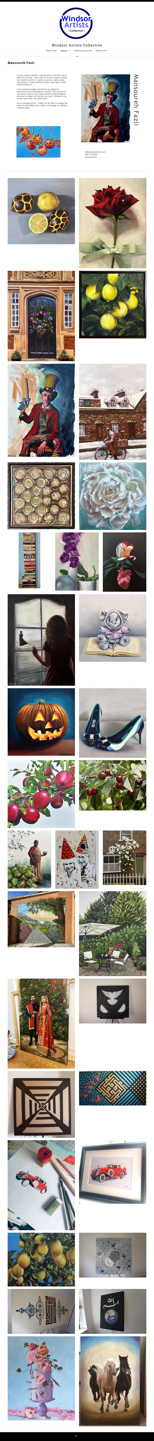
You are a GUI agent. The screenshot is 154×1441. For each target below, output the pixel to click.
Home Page (51, 50)
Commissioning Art (83, 50)
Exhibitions (101, 50)
